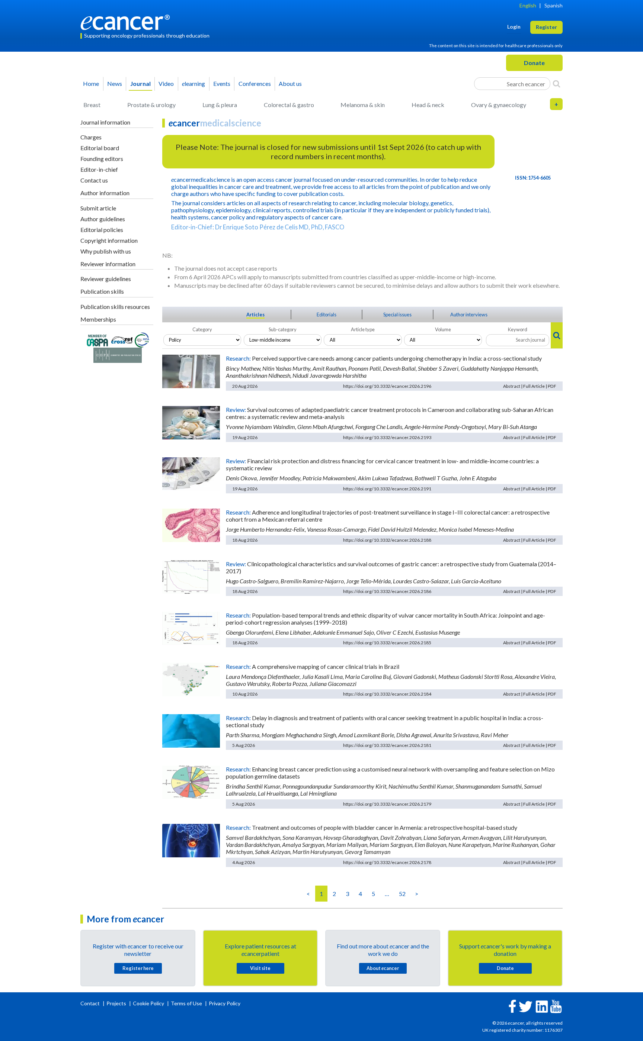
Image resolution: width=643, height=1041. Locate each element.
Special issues (397, 315)
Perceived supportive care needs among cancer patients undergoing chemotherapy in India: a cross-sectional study (397, 358)
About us (290, 83)
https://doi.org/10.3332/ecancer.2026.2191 (387, 489)
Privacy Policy (224, 1003)
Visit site (260, 968)
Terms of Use (186, 1003)
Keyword (517, 329)
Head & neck (428, 104)
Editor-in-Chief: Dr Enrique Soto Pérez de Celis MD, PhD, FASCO (257, 227)
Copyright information (109, 240)
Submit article (98, 208)
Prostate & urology (151, 104)
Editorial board (99, 147)
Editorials (326, 315)
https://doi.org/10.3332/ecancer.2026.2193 (387, 437)
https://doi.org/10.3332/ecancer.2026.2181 (387, 745)
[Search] (556, 83)
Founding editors (101, 158)
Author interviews (468, 315)
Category (202, 329)
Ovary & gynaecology (498, 104)
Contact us (94, 180)
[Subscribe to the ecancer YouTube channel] (556, 1005)
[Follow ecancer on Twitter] (525, 1006)
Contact (90, 1003)
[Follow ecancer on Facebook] (512, 1005)
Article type (363, 329)
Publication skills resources (115, 306)
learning (193, 83)
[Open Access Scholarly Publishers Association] (97, 339)
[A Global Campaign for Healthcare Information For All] (142, 339)
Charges (91, 137)
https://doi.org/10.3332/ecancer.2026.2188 (387, 540)
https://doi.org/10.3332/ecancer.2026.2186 (387, 591)
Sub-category (283, 329)
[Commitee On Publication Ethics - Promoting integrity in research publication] (117, 354)
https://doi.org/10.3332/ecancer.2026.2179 (387, 804)
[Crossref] (122, 339)
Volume (443, 329)
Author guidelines (102, 218)
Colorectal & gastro (289, 104)
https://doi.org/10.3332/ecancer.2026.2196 (387, 386)
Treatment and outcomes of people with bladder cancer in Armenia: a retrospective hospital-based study (384, 827)
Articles (255, 315)
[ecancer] (127, 21)
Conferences (255, 83)
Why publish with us (105, 251)
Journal (140, 83)
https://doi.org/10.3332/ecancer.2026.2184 (387, 694)
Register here (138, 968)
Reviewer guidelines (105, 278)
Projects (116, 1003)
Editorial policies (101, 229)
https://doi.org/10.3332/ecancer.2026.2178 (387, 862)
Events (221, 83)
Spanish (553, 5)
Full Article (534, 386)
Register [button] (546, 27)
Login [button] (514, 26)
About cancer (383, 968)
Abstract (511, 386)
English (527, 5)
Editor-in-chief (99, 169)
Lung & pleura (219, 104)
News (114, 83)
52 (402, 893)
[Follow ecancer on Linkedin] (541, 1006)
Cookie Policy (148, 1003)
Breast (91, 104)
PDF (552, 386)
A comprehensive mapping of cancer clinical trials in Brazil (325, 666)
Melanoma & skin (362, 104)
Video (166, 83)
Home (91, 83)
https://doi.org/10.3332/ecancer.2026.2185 (387, 642)
